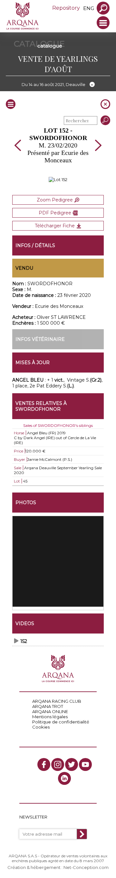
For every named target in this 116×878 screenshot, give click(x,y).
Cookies (41, 727)
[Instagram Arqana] (57, 764)
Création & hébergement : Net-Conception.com (58, 867)
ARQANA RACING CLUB (56, 701)
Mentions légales (50, 716)
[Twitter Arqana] (71, 764)
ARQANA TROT (47, 706)
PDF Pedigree (55, 213)
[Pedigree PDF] (58, 179)
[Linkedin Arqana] (64, 778)
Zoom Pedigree (55, 200)
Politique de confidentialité (60, 721)
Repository (66, 8)
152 (23, 641)
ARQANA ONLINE (50, 711)
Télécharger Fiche (55, 226)
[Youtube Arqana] (85, 764)
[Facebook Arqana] (43, 764)
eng (88, 8)
